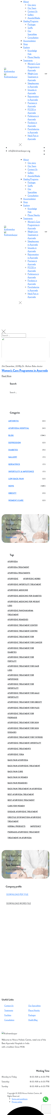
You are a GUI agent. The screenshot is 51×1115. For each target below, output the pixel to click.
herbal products (16, 826)
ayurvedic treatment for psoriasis (21, 714)
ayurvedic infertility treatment (24, 584)
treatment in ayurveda (20, 837)
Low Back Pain (16, 478)
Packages (32, 1015)
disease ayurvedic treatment (23, 811)
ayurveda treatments (19, 573)
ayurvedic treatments (19, 748)
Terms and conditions (19, 1099)
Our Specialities (34, 1005)
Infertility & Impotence (21, 471)
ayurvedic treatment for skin (23, 722)
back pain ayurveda (18, 760)
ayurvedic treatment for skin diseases (23, 728)
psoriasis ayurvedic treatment (24, 832)
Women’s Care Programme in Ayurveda (25, 370)
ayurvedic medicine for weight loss (24, 602)
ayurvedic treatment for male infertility (23, 693)
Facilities (7, 1015)
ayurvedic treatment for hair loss (23, 666)
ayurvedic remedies (18, 619)
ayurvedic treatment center (23, 625)
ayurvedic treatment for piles (23, 708)
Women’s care (16, 500)
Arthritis (13, 421)
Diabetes (13, 450)
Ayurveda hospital (18, 428)
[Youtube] (18, 1056)
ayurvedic (13, 578)
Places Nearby (34, 1010)
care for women (16, 806)
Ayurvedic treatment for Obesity (25, 702)
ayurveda (13, 561)
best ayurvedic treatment (21, 800)
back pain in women (18, 777)
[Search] (47, 4)
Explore (26, 47)
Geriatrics (14, 464)
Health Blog (33, 1020)
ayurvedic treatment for (21, 636)
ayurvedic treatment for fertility (21, 657)
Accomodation (29, 40)
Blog (11, 435)
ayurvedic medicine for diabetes (25, 596)
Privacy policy (17, 1101)
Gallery (12, 457)
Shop (25, 44)
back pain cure (15, 771)
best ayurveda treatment (21, 794)
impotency (35, 826)
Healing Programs (30, 21)
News (11, 486)
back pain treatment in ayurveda (25, 788)
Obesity (12, 493)
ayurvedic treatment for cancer (25, 642)
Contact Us (8, 1005)
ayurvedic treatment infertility (24, 743)
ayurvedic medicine (18, 590)
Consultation (9, 1020)
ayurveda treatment (18, 567)
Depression (14, 442)
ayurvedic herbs (32, 578)
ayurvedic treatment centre (23, 631)
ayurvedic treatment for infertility (21, 684)
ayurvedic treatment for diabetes (21, 648)
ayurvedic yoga (16, 754)
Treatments (28, 60)
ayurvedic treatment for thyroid (25, 737)
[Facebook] (4, 1056)
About (26, 1)
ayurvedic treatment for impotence (21, 675)
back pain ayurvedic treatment (24, 766)
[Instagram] (11, 1056)
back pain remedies (17, 783)
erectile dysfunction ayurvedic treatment (24, 817)
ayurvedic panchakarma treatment (20, 611)
